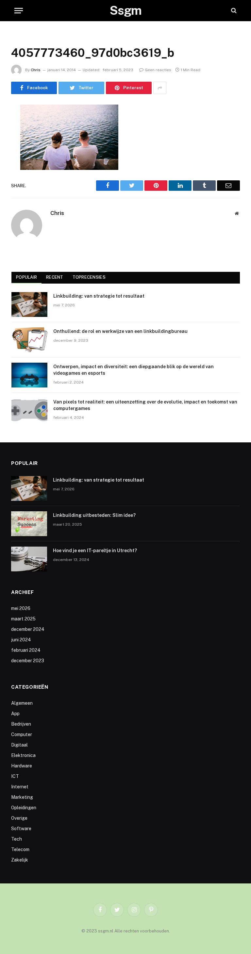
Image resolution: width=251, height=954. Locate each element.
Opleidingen (23, 807)
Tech (16, 839)
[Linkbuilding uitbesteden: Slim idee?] (29, 523)
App (15, 713)
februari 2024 (26, 650)
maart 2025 (23, 618)
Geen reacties (158, 70)
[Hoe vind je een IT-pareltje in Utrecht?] (29, 559)
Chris (36, 70)
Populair (26, 277)
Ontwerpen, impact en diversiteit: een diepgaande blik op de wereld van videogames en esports (133, 370)
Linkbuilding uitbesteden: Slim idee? (94, 515)
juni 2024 (21, 639)
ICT (15, 776)
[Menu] (18, 10)
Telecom (20, 849)
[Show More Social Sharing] (159, 88)
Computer (21, 734)
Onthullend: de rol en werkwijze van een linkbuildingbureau (120, 331)
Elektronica (23, 755)
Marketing (22, 797)
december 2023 (27, 660)
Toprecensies (89, 277)
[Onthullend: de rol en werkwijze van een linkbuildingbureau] (29, 339)
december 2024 (27, 629)
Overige (19, 818)
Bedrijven (21, 724)
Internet (19, 786)
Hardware (21, 765)
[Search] (233, 10)
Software (21, 828)
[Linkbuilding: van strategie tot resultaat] (29, 304)
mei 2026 (20, 608)
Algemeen (22, 703)
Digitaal (19, 745)
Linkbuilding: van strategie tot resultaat (98, 296)
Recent (54, 277)
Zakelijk (19, 860)
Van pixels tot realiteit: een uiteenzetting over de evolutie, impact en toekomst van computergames (145, 405)
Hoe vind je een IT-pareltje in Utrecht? (95, 550)
